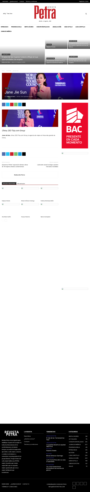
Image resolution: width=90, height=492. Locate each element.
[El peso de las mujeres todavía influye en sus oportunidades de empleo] (22, 49)
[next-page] (6, 220)
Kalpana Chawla (6, 200)
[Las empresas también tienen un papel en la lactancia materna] (56, 56)
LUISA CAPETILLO (6, 54)
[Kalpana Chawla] (56, 41)
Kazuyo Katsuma (25, 216)
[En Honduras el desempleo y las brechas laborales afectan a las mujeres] (79, 56)
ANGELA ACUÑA (50, 58)
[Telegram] (20, 104)
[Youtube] (82, 13)
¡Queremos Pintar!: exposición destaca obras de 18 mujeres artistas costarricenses (15, 165)
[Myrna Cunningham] (49, 209)
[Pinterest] (12, 104)
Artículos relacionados (9, 183)
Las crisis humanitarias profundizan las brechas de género (55, 468)
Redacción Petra (11, 96)
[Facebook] (69, 13)
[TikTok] (76, 13)
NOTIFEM (49, 44)
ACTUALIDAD (50, 458)
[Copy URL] (24, 104)
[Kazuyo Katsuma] (30, 209)
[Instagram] (72, 13)
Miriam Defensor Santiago (28, 200)
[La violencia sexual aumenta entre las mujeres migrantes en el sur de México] (79, 41)
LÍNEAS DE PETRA (51, 436)
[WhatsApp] (16, 104)
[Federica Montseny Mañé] (49, 193)
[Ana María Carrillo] (10, 209)
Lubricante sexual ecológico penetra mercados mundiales (47, 165)
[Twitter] (79, 13)
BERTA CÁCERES (73, 41)
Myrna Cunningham (45, 216)
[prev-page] (3, 220)
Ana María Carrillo (6, 216)
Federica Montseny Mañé (47, 200)
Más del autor (21, 183)
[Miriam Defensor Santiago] (30, 193)
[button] (86, 13)
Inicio (3, 70)
